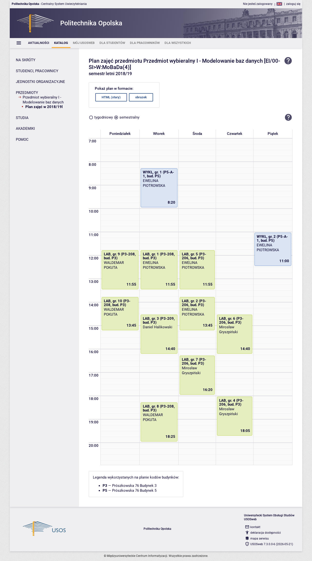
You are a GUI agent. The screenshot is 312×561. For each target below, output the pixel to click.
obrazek (141, 97)
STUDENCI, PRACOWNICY (37, 71)
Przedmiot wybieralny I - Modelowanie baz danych (43, 99)
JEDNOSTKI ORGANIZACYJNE (40, 82)
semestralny (129, 117)
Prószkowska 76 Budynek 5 (134, 490)
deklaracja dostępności (265, 532)
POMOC (22, 139)
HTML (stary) (111, 97)
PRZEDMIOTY (27, 92)
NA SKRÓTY (25, 60)
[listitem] (39, 43)
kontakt (255, 527)
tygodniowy (103, 117)
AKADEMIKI (25, 128)
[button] (288, 117)
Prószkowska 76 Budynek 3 (134, 485)
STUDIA (22, 118)
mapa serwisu (259, 538)
